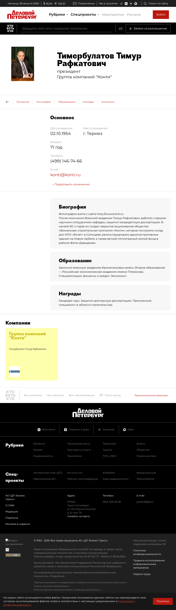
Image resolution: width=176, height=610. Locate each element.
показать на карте (78, 516)
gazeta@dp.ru (145, 501)
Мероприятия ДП (44, 478)
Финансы (39, 443)
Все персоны (55, 395)
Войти (160, 14)
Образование (66, 101)
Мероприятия (113, 15)
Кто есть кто (74, 472)
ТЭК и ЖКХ (109, 456)
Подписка (12, 517)
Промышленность (78, 443)
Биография (44, 101)
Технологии (74, 456)
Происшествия (146, 456)
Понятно (163, 601)
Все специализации (82, 395)
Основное (22, 101)
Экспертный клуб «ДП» (48, 472)
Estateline (109, 472)
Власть (141, 443)
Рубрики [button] (57, 14)
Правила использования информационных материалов (149, 564)
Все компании (33, 395)
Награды (88, 101)
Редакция (12, 511)
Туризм (107, 449)
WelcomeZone (145, 478)
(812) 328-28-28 (112, 501)
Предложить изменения (72, 184)
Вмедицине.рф (146, 472)
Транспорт (109, 443)
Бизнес (37, 449)
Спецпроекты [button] (84, 14)
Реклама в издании (18, 524)
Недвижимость (43, 456)
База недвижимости (116, 478)
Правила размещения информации (151, 395)
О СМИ (10, 505)
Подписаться (86, 3)
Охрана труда (141, 574)
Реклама (134, 15)
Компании (107, 101)
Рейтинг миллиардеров (82, 478)
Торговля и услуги (79, 449)
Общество (143, 449)
